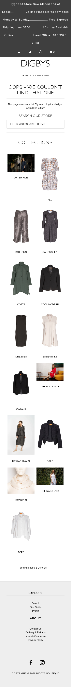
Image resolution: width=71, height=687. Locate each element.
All (50, 200)
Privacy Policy (35, 640)
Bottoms (21, 252)
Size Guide (35, 607)
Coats (21, 304)
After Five (21, 177)
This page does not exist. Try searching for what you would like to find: (35, 106)
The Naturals (50, 491)
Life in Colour (50, 386)
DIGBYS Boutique (47, 673)
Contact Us (35, 628)
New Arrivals (21, 461)
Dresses (21, 356)
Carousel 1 (50, 252)
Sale (50, 461)
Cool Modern (50, 304)
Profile (35, 611)
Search (35, 603)
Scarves (21, 500)
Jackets (21, 409)
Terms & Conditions (35, 636)
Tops (21, 552)
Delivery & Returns (35, 632)
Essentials (50, 356)
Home (25, 75)
